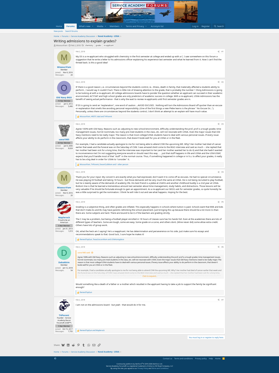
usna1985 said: (84, 252)
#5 (222, 202)
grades (98, 45)
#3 (222, 124)
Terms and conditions (183, 358)
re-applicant (108, 45)
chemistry (89, 45)
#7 (222, 300)
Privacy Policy (143, 368)
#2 (222, 82)
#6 (222, 247)
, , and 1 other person (104, 164)
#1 (222, 51)
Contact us (167, 358)
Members (114, 26)
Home (59, 26)
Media (100, 26)
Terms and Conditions (160, 368)
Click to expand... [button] (150, 276)
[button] (93, 26)
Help (211, 358)
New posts (58, 31)
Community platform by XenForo (140, 364)
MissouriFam (61, 45)
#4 (222, 172)
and (92, 330)
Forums (70, 26)
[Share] (218, 51)
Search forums (71, 31)
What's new (84, 26)
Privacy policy (201, 358)
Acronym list (157, 26)
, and (96, 116)
